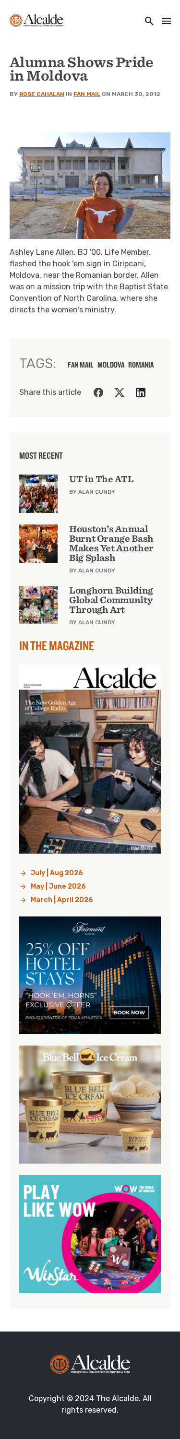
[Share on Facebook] (98, 392)
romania (141, 365)
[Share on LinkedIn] (140, 392)
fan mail (81, 365)
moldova (110, 365)
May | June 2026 (58, 886)
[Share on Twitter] (119, 392)
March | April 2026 (62, 900)
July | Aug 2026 (57, 873)
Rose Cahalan (41, 94)
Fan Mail (86, 94)
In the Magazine (56, 645)
